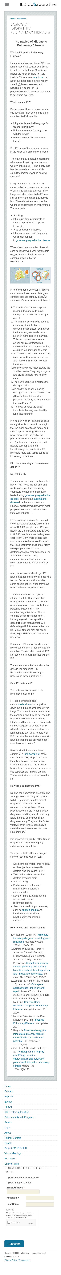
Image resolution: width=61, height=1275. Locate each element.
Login (7, 1127)
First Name (13, 1197)
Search (8, 1122)
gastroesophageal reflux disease (33, 240)
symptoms (37, 77)
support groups (30, 910)
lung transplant (31, 754)
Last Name (13, 1204)
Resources (21, 19)
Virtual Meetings (12, 1153)
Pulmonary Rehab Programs (19, 1117)
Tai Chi (8, 1107)
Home (12, 19)
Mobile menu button (6, 4)
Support (8, 1096)
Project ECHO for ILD (15, 1148)
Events (8, 1101)
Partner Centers (12, 1138)
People (8, 1143)
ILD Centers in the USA (16, 1112)
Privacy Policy (10, 1260)
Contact (8, 1091)
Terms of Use (24, 1260)
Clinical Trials (11, 1163)
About (7, 1132)
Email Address (15, 1187)
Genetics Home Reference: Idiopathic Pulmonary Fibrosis (30, 1005)
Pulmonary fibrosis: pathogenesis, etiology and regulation (31, 938)
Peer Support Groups (20, 1182)
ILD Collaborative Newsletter (24, 1177)
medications (24, 704)
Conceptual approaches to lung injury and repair (28, 988)
